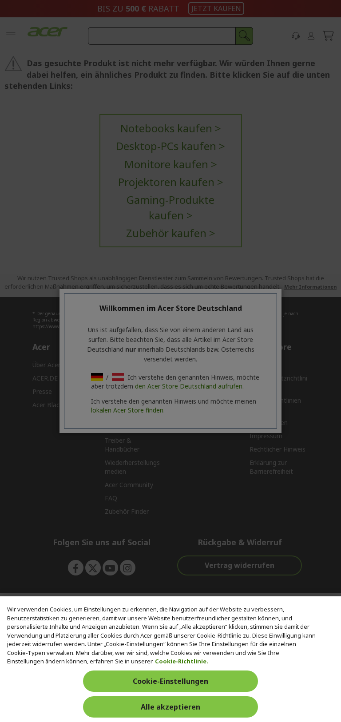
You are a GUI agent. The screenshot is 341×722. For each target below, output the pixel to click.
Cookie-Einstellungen (170, 681)
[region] (170, 659)
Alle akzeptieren (170, 707)
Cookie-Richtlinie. (181, 661)
